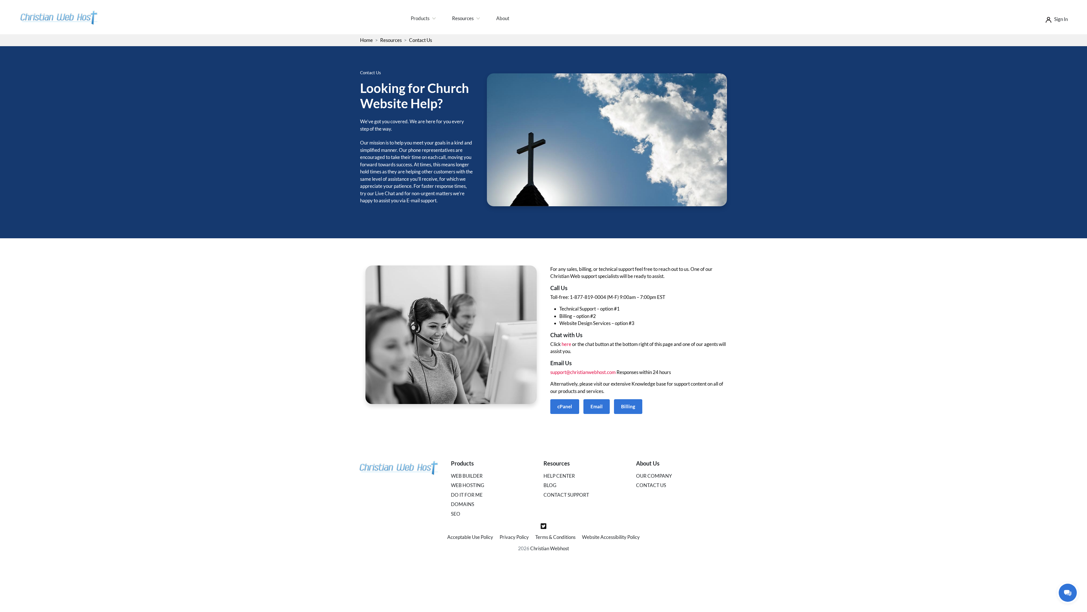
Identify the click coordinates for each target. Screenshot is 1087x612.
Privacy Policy (514, 537)
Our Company (654, 476)
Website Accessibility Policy (611, 537)
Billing (628, 406)
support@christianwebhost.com (583, 372)
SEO (455, 514)
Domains (462, 504)
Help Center (559, 476)
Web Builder (467, 476)
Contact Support (566, 495)
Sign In (1061, 19)
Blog (550, 485)
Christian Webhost (549, 548)
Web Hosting (467, 485)
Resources (463, 18)
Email (596, 406)
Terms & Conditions (555, 537)
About (502, 18)
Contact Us (651, 485)
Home (366, 40)
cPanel (564, 406)
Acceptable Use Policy (470, 537)
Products (420, 18)
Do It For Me (467, 495)
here (566, 344)
